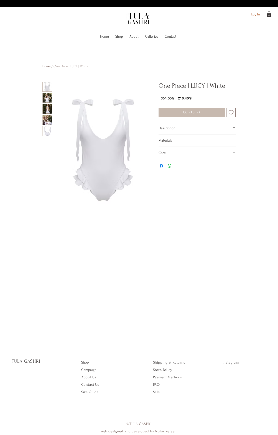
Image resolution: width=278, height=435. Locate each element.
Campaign (88, 370)
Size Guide (90, 392)
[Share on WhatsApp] (169, 166)
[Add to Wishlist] (231, 112)
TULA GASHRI (26, 361)
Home (46, 66)
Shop (85, 362)
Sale (156, 392)
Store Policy (162, 370)
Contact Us (90, 384)
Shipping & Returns (169, 362)
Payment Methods (167, 377)
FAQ (156, 384)
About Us (89, 377)
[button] (268, 14)
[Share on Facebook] (161, 166)
